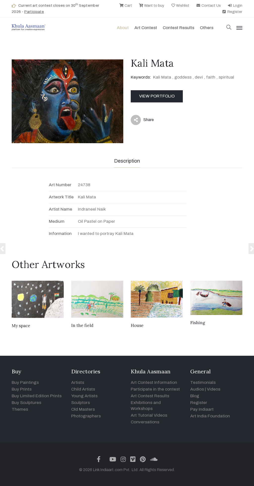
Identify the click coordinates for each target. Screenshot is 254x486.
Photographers (86, 416)
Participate (34, 12)
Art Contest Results (150, 396)
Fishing (197, 322)
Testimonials (203, 382)
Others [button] (206, 27)
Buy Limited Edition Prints (37, 396)
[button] (228, 28)
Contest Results (178, 27)
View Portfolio (157, 96)
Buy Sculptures (26, 402)
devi (199, 77)
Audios (197, 389)
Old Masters (83, 409)
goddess (182, 77)
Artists (77, 382)
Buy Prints (22, 389)
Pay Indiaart (202, 409)
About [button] (123, 27)
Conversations (145, 422)
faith (210, 77)
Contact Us (211, 5)
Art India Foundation (210, 416)
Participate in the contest (155, 389)
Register (234, 12)
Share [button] (145, 121)
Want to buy (153, 5)
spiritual (226, 77)
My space (21, 325)
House (137, 325)
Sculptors (80, 402)
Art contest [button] (145, 27)
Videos (213, 389)
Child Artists (83, 389)
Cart (128, 5)
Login (237, 5)
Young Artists (84, 396)
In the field (82, 325)
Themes (20, 409)
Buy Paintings (25, 382)
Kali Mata (162, 77)
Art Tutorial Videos (149, 415)
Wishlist (182, 5)
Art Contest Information (154, 382)
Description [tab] (127, 161)
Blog (194, 396)
